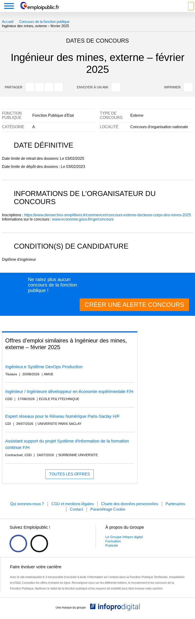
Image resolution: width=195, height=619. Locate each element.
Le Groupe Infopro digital (124, 537)
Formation (113, 541)
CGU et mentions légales (72, 504)
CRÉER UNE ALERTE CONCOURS (134, 304)
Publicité (111, 545)
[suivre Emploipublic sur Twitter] (39, 543)
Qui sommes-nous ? (27, 504)
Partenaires (175, 504)
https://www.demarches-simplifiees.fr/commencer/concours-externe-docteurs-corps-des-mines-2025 (107, 215)
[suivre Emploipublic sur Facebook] (18, 543)
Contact (76, 509)
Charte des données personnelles (129, 504)
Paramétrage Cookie (107, 509)
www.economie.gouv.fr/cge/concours (83, 219)
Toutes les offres (69, 474)
